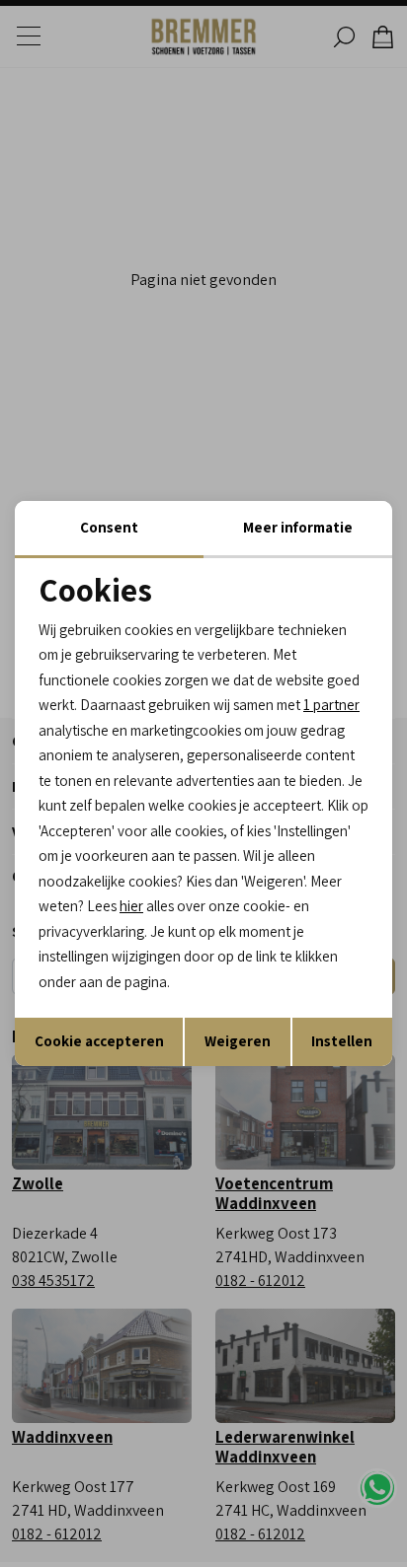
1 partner (331, 704)
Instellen (341, 1041)
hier (131, 905)
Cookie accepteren (99, 1041)
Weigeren (237, 1041)
